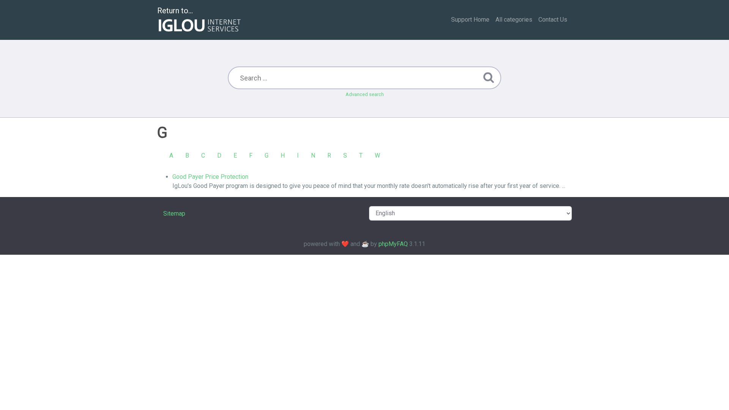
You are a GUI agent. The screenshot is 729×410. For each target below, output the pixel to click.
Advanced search (365, 94)
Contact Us (552, 19)
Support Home (470, 19)
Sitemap (174, 213)
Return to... (175, 10)
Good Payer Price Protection (210, 176)
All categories (513, 19)
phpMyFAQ (393, 244)
